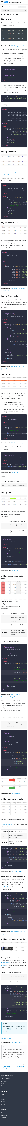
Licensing (3, 1117)
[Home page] (2, 7)
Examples (4, 1081)
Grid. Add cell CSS (16, 571)
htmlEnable (19, 1050)
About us (3, 1113)
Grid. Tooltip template (17, 1042)
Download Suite (5, 1079)
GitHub (3, 1094)
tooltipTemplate (5, 963)
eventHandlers (5, 887)
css (20, 90)
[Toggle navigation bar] (2, 2)
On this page (5, 10)
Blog (2, 1083)
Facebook (4, 1099)
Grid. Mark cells (15, 793)
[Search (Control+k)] (24, 2)
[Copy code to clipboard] (25, 67)
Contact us (4, 1115)
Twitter (3, 1102)
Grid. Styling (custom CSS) (18, 46)
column (3, 965)
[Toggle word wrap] (22, 97)
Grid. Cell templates (16, 872)
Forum (3, 1086)
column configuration (7, 824)
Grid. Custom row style (17, 443)
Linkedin (3, 1104)
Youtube (3, 1097)
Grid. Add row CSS (16, 473)
